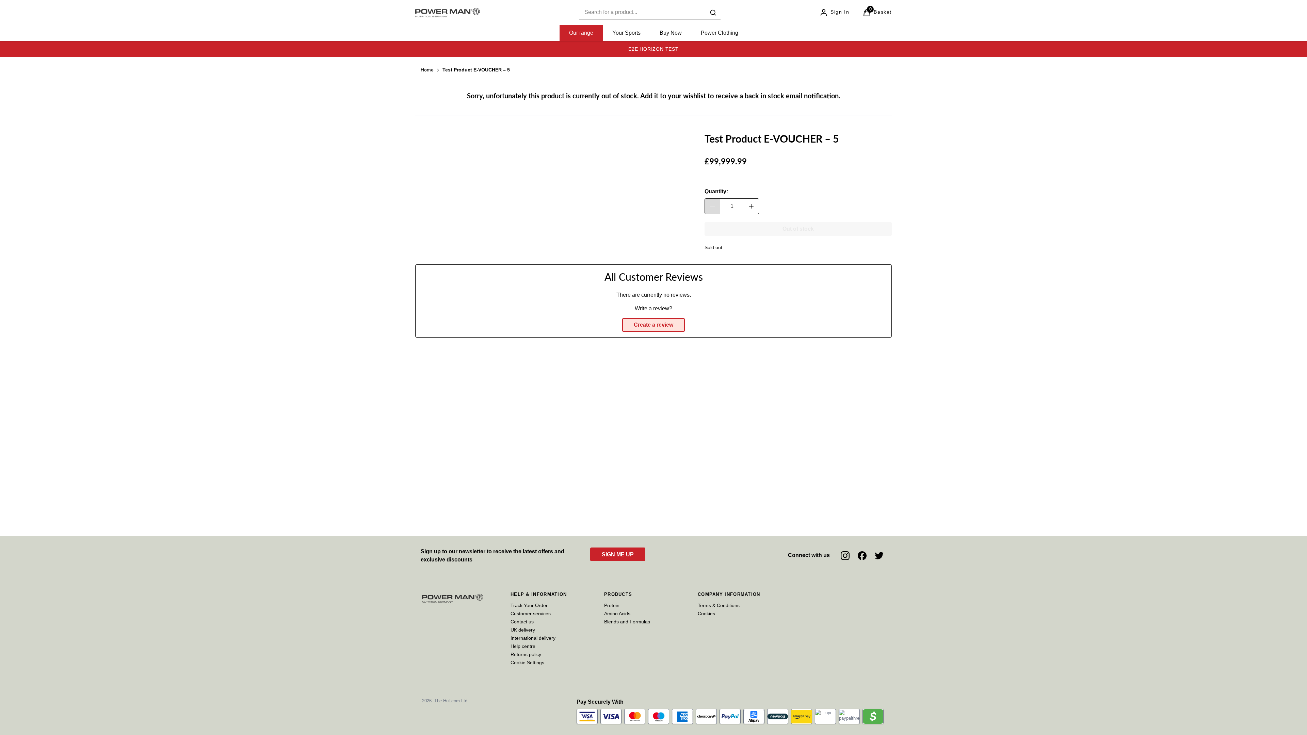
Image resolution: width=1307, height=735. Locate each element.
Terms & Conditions (719, 605)
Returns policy (526, 654)
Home (427, 69)
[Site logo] (447, 12)
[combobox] (650, 12)
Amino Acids (617, 613)
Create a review (653, 325)
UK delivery (523, 630)
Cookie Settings (527, 662)
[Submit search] (713, 12)
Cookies (706, 613)
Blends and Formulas (627, 621)
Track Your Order (529, 605)
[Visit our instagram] (845, 555)
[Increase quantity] (751, 206)
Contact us (522, 621)
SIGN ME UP (618, 554)
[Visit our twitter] (879, 555)
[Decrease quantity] (712, 206)
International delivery (533, 638)
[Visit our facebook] (862, 555)
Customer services (531, 613)
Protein (611, 605)
